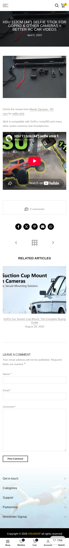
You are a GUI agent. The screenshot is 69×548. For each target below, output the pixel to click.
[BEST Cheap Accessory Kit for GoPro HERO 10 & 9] (16, 243)
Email (7, 390)
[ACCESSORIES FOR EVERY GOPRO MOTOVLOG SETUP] (53, 243)
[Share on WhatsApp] (51, 227)
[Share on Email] (43, 227)
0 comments (37, 209)
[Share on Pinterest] (34, 227)
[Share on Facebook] (18, 227)
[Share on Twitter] (26, 227)
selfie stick (18, 113)
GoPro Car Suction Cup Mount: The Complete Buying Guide (34, 320)
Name (7, 374)
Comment (9, 406)
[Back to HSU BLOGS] (34, 243)
